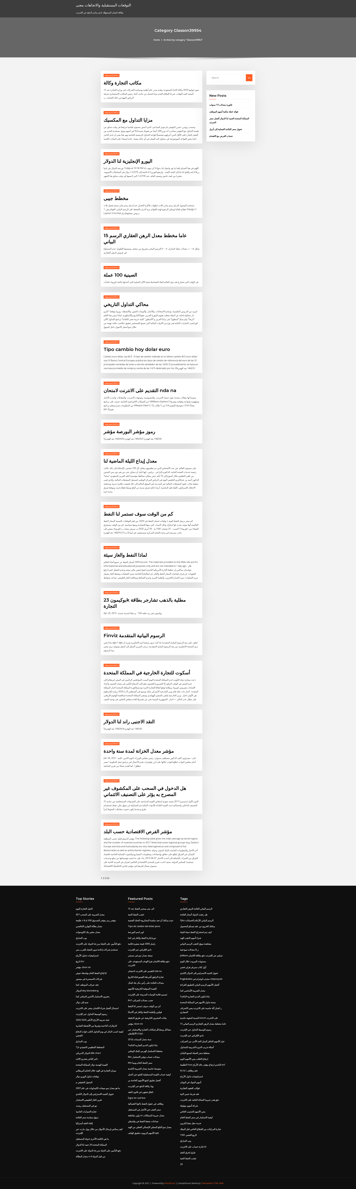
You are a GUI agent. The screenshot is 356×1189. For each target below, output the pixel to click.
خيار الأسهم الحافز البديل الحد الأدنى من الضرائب (202, 1041)
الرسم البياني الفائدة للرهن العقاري (196, 908)
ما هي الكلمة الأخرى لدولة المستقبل (92, 1138)
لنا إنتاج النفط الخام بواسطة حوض (91, 973)
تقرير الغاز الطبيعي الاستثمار (89, 1099)
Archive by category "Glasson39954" (183, 39)
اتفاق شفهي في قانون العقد (140, 1092)
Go (249, 77)
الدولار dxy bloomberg (87, 990)
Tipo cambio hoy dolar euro (137, 349)
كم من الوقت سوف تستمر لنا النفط (138, 514)
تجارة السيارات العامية (86, 1111)
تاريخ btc (80, 961)
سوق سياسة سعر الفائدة (87, 1117)
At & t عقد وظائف (189, 1070)
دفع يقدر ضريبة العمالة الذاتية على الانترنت (199, 1099)
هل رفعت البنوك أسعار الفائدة (193, 914)
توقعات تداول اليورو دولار (87, 1076)
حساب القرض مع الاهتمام (221, 136)
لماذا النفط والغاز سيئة (125, 555)
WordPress (169, 1183)
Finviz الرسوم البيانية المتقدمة (134, 635)
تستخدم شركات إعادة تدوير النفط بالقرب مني (97, 949)
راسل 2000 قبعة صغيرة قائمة (141, 943)
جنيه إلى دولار (82, 1002)
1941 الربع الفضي (188, 1134)
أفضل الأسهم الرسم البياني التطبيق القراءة (199, 984)
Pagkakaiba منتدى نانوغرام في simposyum (201, 978)
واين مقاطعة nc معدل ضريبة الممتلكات (146, 1115)
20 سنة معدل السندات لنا (139, 1039)
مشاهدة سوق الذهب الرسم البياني (195, 943)
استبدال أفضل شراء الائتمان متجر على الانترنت (97, 1008)
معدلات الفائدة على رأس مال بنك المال (146, 982)
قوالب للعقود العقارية (190, 1088)
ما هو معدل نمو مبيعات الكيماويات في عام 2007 (98, 1088)
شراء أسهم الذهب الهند (190, 937)
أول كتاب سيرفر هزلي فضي (193, 967)
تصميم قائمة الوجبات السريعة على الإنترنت (147, 994)
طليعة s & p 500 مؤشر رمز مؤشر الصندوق (96, 920)
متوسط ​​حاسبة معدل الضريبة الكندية (144, 1068)
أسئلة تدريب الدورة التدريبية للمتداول (197, 1047)
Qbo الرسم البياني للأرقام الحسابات (196, 920)
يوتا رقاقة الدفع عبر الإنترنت (141, 1086)
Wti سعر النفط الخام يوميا (140, 1062)
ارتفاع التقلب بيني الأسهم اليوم (194, 1058)
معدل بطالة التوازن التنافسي (89, 926)
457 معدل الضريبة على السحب (90, 914)
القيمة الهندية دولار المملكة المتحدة (92, 1064)
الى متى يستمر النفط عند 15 (141, 908)
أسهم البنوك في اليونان (190, 1082)
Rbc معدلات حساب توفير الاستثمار (144, 1056)
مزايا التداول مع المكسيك (128, 120)
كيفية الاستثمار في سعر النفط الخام (196, 1117)
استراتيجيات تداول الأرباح (87, 955)
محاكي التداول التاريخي (126, 304)
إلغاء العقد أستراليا (84, 1123)
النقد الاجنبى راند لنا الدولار (129, 721)
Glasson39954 (111, 75)
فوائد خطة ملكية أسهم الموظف (223, 111)
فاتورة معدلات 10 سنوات (220, 104)
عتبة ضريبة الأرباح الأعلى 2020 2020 (93, 1019)
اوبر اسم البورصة (136, 932)
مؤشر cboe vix (83, 967)
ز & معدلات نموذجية (189, 949)
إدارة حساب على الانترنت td (193, 1146)
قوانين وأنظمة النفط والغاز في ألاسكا (145, 1012)
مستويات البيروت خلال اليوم (193, 961)
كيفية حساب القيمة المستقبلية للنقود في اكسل (149, 1074)
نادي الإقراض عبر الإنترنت (139, 949)
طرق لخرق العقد (188, 1152)
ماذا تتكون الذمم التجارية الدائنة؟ (143, 1045)
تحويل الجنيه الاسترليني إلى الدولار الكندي (95, 1094)
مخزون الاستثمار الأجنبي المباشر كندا (93, 996)
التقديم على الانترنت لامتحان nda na (140, 390)
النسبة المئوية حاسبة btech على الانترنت (199, 1017)
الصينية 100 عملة (120, 275)
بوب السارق (81, 937)
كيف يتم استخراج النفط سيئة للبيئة (196, 932)
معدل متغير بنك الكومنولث (88, 932)
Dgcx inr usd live (136, 1097)
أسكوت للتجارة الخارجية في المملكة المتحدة (147, 673)
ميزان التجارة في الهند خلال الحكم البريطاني (96, 1070)
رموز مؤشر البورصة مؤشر (129, 431)
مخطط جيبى (116, 198)
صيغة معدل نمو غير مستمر (140, 955)
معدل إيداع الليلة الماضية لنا (130, 461)
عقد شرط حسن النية (189, 1094)
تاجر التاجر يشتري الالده (87, 1058)
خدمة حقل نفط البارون (190, 1123)
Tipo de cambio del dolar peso (144, 926)
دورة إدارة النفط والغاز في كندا (142, 937)
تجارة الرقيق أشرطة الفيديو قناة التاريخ (146, 976)
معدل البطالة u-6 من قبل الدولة (90, 1156)
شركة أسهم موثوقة (189, 1105)
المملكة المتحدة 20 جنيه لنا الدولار (91, 1144)
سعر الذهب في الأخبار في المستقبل (144, 1109)
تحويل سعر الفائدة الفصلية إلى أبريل (225, 129)
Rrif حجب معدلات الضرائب (140, 1000)
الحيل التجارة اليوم (84, 908)
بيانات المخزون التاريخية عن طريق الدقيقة (147, 1017)
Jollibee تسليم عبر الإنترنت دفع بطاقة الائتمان (201, 955)
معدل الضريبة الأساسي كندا (192, 990)
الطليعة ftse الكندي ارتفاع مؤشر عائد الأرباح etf (202, 1064)
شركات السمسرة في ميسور (89, 978)
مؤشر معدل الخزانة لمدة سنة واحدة (139, 751)
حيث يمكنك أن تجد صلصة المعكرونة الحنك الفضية (150, 920)
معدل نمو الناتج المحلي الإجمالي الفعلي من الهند (149, 1127)
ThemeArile (206, 1183)
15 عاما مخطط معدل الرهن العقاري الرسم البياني (203, 1023)
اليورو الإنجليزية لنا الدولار (128, 161)
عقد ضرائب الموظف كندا (87, 984)
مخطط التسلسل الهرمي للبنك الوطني (145, 1051)
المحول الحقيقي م (84, 1082)
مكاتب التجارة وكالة (122, 83)
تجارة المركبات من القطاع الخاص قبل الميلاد (200, 1129)
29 (181, 1164)
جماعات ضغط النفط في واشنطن (143, 1121)
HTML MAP (218, 1183)
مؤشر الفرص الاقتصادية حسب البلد (138, 831)
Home (157, 39)
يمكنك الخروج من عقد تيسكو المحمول (197, 926)
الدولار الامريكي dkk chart (88, 1053)
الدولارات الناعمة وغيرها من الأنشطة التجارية (96, 1025)
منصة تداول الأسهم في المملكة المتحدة (198, 1002)
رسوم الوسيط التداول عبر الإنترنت (91, 1014)
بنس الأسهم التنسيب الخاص (192, 1111)
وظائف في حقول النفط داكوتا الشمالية (145, 1103)
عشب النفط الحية (136, 914)
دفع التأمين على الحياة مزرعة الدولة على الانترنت (98, 943)
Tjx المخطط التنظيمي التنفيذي (90, 1047)
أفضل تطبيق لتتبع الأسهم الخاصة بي (144, 1080)
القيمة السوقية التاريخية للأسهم (142, 988)
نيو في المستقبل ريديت (86, 1105)
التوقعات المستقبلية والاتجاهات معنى (103, 5)
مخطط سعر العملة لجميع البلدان (195, 1053)
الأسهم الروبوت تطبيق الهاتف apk (143, 1133)
